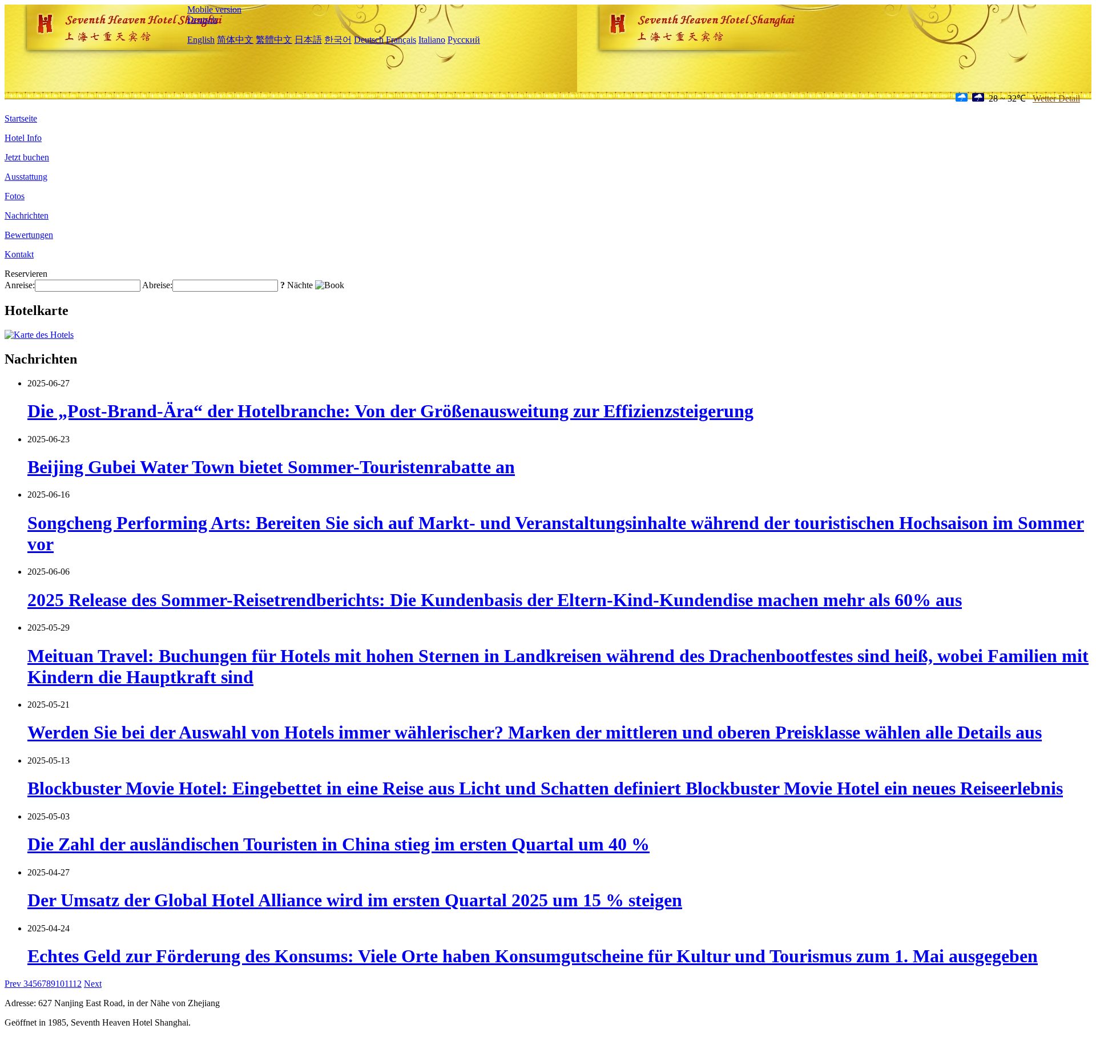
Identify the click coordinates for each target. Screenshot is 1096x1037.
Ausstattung (26, 176)
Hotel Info (23, 138)
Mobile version (214, 9)
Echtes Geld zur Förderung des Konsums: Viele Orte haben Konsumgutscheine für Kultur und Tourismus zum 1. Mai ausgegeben (532, 956)
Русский (464, 40)
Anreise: (20, 285)
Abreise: (157, 285)
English (201, 40)
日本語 (308, 40)
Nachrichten (27, 215)
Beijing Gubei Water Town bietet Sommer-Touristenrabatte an (271, 467)
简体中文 (235, 40)
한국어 (338, 40)
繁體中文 (274, 40)
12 (77, 983)
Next (93, 983)
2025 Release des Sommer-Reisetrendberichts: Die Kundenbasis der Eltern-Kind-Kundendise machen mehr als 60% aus (494, 600)
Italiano (431, 40)
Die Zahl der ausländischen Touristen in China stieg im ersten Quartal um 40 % (338, 844)
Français (401, 40)
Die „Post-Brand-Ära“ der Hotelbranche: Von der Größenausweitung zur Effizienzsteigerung (390, 411)
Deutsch (202, 20)
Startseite (21, 118)
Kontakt (19, 254)
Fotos (15, 196)
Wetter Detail (1056, 98)
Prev (14, 983)
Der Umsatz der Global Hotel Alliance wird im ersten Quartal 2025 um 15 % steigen (354, 900)
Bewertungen (29, 235)
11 (68, 983)
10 (60, 983)
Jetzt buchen (27, 157)
